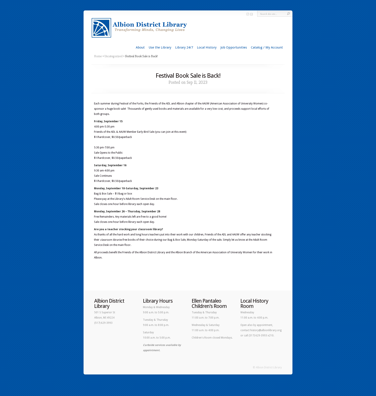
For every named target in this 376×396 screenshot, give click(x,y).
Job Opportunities (233, 47)
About (140, 47)
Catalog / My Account (267, 47)
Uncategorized (113, 56)
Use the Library (160, 47)
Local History (207, 47)
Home (98, 56)
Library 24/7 (184, 47)
